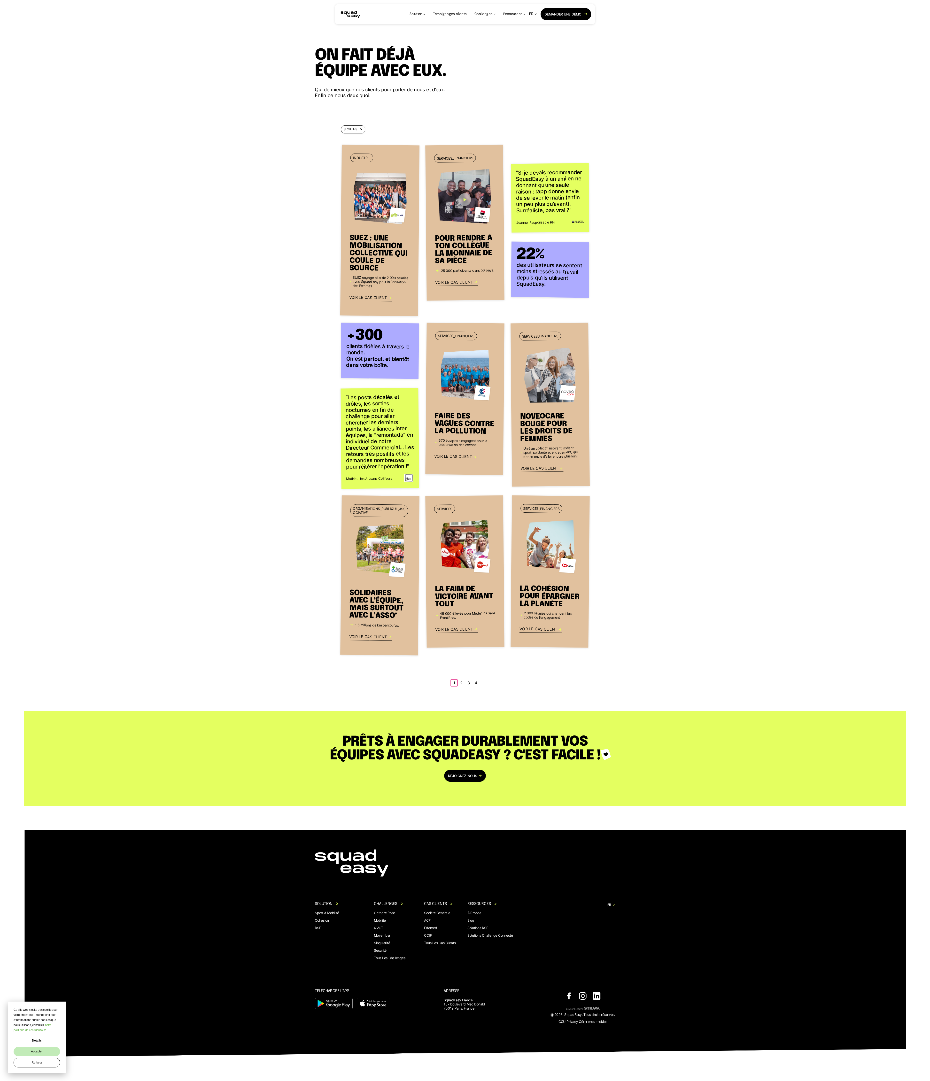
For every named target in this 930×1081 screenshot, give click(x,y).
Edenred (430, 928)
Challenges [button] (483, 14)
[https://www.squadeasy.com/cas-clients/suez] (379, 230)
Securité (380, 950)
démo (562, 14)
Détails (37, 1040)
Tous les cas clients (440, 943)
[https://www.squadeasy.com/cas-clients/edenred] (465, 571)
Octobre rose (384, 913)
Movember (382, 935)
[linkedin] (597, 996)
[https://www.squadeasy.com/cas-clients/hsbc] (550, 571)
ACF (427, 920)
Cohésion (322, 920)
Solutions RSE (477, 928)
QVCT (378, 928)
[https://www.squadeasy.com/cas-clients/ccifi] (465, 399)
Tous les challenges (389, 958)
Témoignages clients (450, 14)
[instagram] (583, 996)
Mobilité (380, 920)
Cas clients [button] (435, 904)
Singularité (382, 943)
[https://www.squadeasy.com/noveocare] (550, 405)
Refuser (37, 1062)
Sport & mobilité (327, 913)
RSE (318, 928)
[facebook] (569, 996)
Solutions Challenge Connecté (490, 935)
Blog (470, 920)
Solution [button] (416, 14)
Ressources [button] (513, 14)
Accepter (37, 1051)
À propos (474, 913)
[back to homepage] (350, 14)
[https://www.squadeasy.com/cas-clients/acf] (379, 575)
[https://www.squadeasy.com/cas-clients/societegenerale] (465, 223)
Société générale (437, 913)
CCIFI (428, 935)
